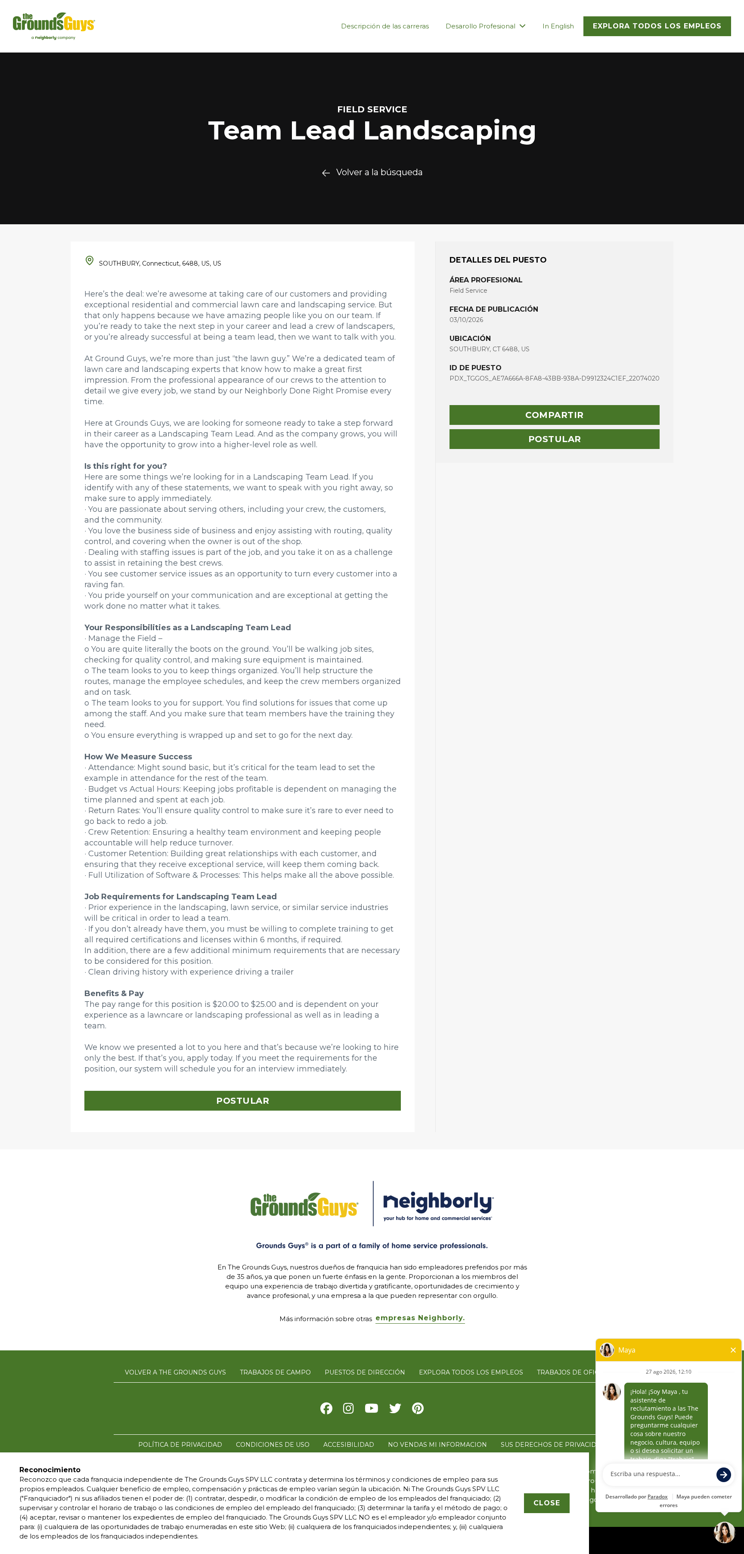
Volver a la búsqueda (379, 172)
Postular (554, 439)
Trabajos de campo (275, 1372)
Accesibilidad (348, 1445)
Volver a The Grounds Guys (175, 1372)
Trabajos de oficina (574, 1372)
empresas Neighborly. (420, 1318)
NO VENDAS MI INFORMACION (437, 1445)
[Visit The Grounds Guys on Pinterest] (418, 1410)
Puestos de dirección (365, 1372)
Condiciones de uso (273, 1445)
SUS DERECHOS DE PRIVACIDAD (553, 1445)
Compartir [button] (554, 415)
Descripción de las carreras (385, 26)
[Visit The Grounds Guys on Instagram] (348, 1410)
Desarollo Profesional (481, 26)
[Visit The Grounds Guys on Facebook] (326, 1410)
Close (546, 1503)
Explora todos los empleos (657, 26)
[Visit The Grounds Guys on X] (395, 1410)
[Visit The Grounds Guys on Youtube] (371, 1410)
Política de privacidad (180, 1445)
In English (558, 26)
